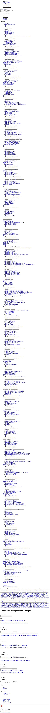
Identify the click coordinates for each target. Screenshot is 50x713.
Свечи (6, 39)
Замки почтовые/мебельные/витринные (13, 90)
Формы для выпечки (9, 460)
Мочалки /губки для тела (10, 383)
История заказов (6, 700)
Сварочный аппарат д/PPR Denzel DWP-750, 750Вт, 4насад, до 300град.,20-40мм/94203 (19, 635)
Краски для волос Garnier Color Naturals (13, 195)
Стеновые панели (9, 404)
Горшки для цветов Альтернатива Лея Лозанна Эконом (16, 254)
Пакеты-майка (8, 507)
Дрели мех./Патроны (9, 106)
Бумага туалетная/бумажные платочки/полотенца (15, 376)
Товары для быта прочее (10, 430)
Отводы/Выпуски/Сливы (10, 334)
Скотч (6, 511)
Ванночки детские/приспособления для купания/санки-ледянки (18, 247)
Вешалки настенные (9, 149)
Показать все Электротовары (9, 582)
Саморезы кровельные (10, 216)
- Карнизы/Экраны (20, 595)
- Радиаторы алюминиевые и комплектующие (21, 599)
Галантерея (5, 69)
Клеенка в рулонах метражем (11, 166)
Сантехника (5, 307)
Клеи (6, 29)
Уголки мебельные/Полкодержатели (12, 535)
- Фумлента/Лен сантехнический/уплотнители (29, 603)
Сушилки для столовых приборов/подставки (14, 457)
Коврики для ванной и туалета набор (13, 176)
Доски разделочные (9, 440)
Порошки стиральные (9, 52)
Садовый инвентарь (9, 301)
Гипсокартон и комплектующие (12, 397)
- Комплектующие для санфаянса (18, 596)
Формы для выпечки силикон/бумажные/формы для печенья (17, 461)
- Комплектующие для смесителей (33, 596)
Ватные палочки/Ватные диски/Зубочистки (14, 379)
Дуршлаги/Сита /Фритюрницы (11, 441)
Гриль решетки (8, 484)
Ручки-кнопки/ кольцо (10, 531)
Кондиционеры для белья (10, 47)
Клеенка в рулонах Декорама (11, 165)
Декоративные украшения (8, 83)
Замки (4, 85)
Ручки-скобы (8, 532)
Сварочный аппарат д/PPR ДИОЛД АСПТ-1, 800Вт (11, 672)
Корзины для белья (9, 152)
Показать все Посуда (7, 285)
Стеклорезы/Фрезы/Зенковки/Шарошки (13, 134)
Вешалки (7, 147)
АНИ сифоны (8, 314)
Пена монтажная (8, 36)
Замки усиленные (9, 92)
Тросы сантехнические (10, 351)
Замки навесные (8, 87)
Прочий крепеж (8, 213)
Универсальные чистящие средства (12, 60)
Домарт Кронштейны (9, 523)
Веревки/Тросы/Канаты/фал (11, 495)
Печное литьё (6, 243)
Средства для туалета (9, 59)
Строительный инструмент (11, 135)
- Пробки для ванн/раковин (32, 598)
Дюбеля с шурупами (9, 211)
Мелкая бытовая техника (8, 221)
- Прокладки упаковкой (5, 599)
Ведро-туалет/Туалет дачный (11, 250)
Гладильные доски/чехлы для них (12, 414)
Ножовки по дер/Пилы (10, 122)
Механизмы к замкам (9, 94)
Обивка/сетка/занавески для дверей (12, 421)
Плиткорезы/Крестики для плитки (12, 125)
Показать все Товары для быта (9, 437)
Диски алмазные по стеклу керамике (13, 103)
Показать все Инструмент (8, 145)
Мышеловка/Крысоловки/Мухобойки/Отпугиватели (16, 554)
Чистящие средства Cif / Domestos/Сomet (13, 61)
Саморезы (7, 214)
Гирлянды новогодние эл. (10, 236)
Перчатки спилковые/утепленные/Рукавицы (14, 391)
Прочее (6, 385)
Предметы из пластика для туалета (12, 272)
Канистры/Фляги (8, 259)
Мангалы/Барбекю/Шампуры (11, 485)
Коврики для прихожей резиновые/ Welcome (14, 179)
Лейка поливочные (9, 294)
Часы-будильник (8, 435)
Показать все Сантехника (8, 359)
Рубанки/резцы (8, 130)
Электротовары (6, 571)
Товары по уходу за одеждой (11, 473)
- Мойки (35, 597)
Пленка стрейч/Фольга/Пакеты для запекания (14, 509)
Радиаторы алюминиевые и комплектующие (14, 341)
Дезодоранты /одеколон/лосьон (11, 189)
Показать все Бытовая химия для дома (11, 62)
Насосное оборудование (10, 565)
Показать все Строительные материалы (11, 410)
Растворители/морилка (10, 37)
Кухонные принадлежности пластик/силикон (14, 449)
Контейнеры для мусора (10, 261)
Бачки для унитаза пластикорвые (12, 317)
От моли (7, 545)
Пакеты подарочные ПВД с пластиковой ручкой (15, 505)
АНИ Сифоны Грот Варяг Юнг (11, 315)
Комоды (7, 150)
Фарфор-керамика (9, 284)
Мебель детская (8, 420)
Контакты (5, 19)
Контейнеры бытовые (9, 416)
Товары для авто (25, 605)
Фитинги (7, 354)
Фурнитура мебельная (10, 536)
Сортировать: (3, 614)
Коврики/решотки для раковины (12, 325)
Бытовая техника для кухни (11, 225)
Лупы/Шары (8, 74)
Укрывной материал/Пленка (11, 305)
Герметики (7, 25)
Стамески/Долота (9, 133)
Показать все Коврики (7, 184)
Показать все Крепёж (7, 219)
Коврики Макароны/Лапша (11, 181)
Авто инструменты (9, 99)
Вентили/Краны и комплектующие (12, 319)
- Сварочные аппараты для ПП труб (12, 601)
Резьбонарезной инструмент (11, 129)
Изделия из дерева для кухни (11, 443)
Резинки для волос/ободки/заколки (12, 80)
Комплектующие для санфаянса (12, 327)
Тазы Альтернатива (9, 276)
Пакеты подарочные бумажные (11, 501)
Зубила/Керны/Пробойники (11, 109)
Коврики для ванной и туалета (11, 175)
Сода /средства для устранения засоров (13, 55)
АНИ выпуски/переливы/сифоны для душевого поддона (17, 310)
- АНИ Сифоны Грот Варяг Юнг (22, 593)
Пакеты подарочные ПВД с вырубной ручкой (14, 503)
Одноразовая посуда (9, 487)
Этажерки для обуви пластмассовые (12, 159)
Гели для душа (8, 187)
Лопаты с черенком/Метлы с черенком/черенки (15, 552)
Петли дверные (8, 367)
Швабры (7, 559)
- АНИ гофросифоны (43, 592)
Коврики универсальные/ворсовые (12, 183)
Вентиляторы (8, 64)
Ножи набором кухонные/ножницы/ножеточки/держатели (17, 453)
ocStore (7, 708)
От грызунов (8, 542)
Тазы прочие (8, 277)
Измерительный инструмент (11, 110)
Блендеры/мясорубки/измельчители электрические (15, 222)
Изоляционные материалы (10, 573)
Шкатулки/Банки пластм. (10, 436)
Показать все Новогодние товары (10, 242)
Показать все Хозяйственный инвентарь (11, 561)
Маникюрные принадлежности (11, 75)
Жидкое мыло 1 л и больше (11, 191)
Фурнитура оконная (9, 537)
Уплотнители (8, 409)
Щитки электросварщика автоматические (11, 562)
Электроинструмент (9, 569)
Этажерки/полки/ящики (10, 161)
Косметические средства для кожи (12, 194)
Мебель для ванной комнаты (11, 332)
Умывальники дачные (9, 432)
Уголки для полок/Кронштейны (12, 534)
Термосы (7, 429)
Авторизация (8, 4)
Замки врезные (8, 86)
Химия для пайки (9, 41)
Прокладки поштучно (9, 339)
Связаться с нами (6, 693)
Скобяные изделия (7, 361)
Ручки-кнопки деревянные (11, 529)
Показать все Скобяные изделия (9, 374)
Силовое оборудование (8, 360)
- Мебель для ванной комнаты (26, 597)
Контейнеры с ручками (10, 151)
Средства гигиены (7, 375)
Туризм (4, 482)
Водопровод (7, 320)
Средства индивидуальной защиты (10, 389)
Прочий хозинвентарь (10, 557)
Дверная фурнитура (9, 521)
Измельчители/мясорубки (10, 444)
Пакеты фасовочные (9, 506)
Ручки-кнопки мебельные (10, 530)
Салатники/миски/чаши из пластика (12, 274)
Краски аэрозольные (9, 32)
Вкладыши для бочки (9, 287)
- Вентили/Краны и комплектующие (20, 594)
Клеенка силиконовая (9, 167)
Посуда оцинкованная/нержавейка (12, 556)
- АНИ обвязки (4, 593)
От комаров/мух (8, 544)
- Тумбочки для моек (41, 602)
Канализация (8, 323)
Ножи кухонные (8, 451)
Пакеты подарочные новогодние (12, 239)
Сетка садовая (8, 303)
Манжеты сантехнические (10, 331)
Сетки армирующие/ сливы (11, 403)
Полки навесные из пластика (11, 270)
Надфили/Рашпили (9, 117)
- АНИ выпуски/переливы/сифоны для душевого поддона (16, 592)
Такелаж (7, 217)
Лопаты (7, 551)
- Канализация (12, 595)
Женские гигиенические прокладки (12, 381)
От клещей (7, 543)
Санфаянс (7, 343)
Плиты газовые (8, 230)
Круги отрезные (8, 113)
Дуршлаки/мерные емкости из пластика (13, 255)
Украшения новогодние (10, 241)
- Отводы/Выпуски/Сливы (43, 597)
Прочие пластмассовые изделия (12, 273)
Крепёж (4, 206)
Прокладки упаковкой (10, 340)
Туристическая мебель (10, 490)
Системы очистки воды (10, 422)
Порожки (7, 400)
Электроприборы (9, 579)
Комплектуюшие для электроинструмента (14, 564)
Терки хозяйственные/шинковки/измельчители (15, 459)
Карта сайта (5, 694)
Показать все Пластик (7, 280)
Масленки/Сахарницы (10, 266)
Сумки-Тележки (8, 425)
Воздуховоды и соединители (11, 65)
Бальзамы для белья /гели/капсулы (12, 46)
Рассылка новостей (7, 702)
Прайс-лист (5, 17)
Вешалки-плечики (9, 413)
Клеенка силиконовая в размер (11, 169)
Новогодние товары (7, 235)
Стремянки (7, 424)
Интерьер (5, 146)
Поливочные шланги (9, 297)
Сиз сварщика (8, 394)
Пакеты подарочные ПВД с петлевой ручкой (14, 504)
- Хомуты (41, 603)
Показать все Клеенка (7, 170)
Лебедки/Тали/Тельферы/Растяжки (12, 115)
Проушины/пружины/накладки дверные (13, 371)
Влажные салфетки (9, 380)
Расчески (7, 79)
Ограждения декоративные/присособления (14, 295)
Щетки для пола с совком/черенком (12, 477)
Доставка (5, 18)
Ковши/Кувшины (9, 260)
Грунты (6, 289)
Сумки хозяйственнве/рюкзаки (11, 514)
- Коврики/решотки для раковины (32, 595)
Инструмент (5, 96)
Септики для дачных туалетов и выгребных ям (15, 302)
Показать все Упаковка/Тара (9, 519)
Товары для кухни (6, 439)
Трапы (6, 350)
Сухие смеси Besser (9, 407)
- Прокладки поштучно (43, 598)
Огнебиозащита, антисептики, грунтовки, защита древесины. (18, 35)
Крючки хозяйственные (10, 419)
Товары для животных (10, 431)
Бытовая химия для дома (8, 45)
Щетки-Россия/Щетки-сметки (11, 480)
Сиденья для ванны (9, 345)
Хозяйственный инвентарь (8, 549)
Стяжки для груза (9, 513)
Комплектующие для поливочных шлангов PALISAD (16, 291)
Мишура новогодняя (9, 237)
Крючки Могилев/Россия (10, 527)
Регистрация (8, 3)
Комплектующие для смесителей (12, 329)
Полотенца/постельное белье (11, 384)
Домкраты (7, 105)
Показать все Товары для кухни (9, 464)
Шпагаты (7, 517)
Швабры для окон (9, 560)
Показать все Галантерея (8, 82)
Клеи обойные (8, 30)
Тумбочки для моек (9, 352)
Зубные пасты (8, 193)
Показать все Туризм (7, 493)
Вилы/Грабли (8, 550)
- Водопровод (31, 594)
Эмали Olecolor (8, 42)
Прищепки (7, 467)
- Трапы (23, 602)
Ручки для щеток (8, 470)
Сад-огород (5, 286)
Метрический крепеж (9, 212)
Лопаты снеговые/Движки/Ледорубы (13, 553)
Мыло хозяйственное (9, 49)
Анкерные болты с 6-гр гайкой (11, 207)
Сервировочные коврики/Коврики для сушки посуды (16, 472)
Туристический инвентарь (10, 492)
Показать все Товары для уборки (10, 481)
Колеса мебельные (9, 525)
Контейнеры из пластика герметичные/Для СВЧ (15, 263)
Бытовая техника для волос (11, 223)
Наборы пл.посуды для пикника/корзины (13, 486)
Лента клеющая (8, 496)
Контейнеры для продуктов (11, 262)
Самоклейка (7, 402)
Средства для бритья (9, 203)
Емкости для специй (9, 442)
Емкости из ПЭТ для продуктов (12, 257)
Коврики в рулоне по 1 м (10, 174)
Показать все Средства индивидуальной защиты (13, 395)
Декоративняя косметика (8, 84)
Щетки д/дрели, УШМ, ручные (11, 142)
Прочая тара (7, 510)
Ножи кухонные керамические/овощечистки (14, 452)
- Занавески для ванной (39, 594)
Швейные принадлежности (11, 81)
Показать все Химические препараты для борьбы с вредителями (16, 547)
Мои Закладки (6, 701)
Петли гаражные (8, 366)
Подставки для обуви (9, 156)
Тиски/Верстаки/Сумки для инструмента (13, 139)
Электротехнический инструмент (12, 143)
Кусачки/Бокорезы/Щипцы (10, 114)
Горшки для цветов (9, 252)
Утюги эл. (7, 231)
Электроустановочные (10, 580)
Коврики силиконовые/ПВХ (11, 182)
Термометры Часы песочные (11, 427)
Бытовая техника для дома (10, 224)
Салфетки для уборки (9, 471)
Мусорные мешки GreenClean (11, 497)
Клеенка (4, 163)
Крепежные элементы (10, 365)
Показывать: (3, 617)
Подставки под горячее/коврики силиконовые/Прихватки (17, 454)
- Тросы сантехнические (30, 602)
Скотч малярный (8, 512)
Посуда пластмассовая (10, 271)
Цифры (6, 539)
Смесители (7, 349)
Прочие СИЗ (8, 393)
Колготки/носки (6, 185)
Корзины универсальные (10, 154)
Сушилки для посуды (9, 456)
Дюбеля (7, 210)
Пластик (4, 244)
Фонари (7, 577)
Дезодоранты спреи (9, 190)
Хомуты (7, 356)
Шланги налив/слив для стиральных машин (14, 357)
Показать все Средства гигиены (9, 387)
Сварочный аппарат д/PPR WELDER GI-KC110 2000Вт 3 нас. (14, 647)
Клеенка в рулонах (9, 164)
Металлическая (8, 282)
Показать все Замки (7, 95)
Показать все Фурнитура (8, 540)
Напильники (8, 119)
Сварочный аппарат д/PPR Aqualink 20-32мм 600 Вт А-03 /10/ (14, 622)
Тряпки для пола (8, 475)
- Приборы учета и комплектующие (18, 598)
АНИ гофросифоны (9, 312)
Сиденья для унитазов (10, 346)
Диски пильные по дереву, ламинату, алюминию (15, 104)
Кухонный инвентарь (9, 450)
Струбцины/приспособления (11, 136)
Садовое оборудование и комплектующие (14, 300)
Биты (6, 100)
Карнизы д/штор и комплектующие (12, 415)
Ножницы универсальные (10, 76)
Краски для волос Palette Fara (11, 196)
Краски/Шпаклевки (9, 33)
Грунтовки (7, 26)
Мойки (6, 333)
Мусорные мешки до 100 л (10, 500)
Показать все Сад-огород (8, 306)
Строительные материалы (8, 396)
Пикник (7, 489)
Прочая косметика (9, 202)
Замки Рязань (8, 91)
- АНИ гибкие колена (34, 592)
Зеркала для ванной (9, 322)
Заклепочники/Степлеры (10, 107)
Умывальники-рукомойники (11, 433)
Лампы (6, 575)
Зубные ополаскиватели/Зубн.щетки (13, 192)
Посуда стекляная (9, 283)
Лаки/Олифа (8, 34)
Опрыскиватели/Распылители (11, 296)
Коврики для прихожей (10, 177)
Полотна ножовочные (10, 127)
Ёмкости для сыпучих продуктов (12, 256)
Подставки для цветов (10, 157)
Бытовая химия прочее (10, 24)
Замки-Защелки (8, 93)
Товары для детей (9, 279)
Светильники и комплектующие (12, 576)
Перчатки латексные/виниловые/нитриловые (14, 390)
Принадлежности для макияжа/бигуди (13, 77)
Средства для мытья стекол (11, 57)
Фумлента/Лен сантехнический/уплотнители (14, 355)
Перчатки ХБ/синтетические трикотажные (14, 392)
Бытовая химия (6, 23)
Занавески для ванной (10, 321)
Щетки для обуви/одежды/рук (11, 476)
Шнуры (7, 516)
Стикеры (7, 405)
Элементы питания (9, 581)
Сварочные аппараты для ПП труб (12, 344)
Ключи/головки (8, 112)
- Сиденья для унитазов (35, 601)
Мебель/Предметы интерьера (11, 155)
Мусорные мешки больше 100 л (12, 499)
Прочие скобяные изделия (10, 372)
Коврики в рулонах (9, 172)
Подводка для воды (9, 335)
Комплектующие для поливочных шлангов (14, 290)
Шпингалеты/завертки (10, 373)
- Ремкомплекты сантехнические (38, 599)
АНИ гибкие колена (9, 311)
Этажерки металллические (10, 160)
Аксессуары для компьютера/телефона (13, 572)
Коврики (5, 171)
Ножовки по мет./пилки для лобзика (12, 123)
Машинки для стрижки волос (11, 229)
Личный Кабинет (6, 699)
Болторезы (7, 101)
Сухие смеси (8, 406)
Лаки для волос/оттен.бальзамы (11, 197)
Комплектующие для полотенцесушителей (14, 326)
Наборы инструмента (9, 116)
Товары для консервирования (11, 304)
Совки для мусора (9, 275)
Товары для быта (6, 411)
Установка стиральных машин (11, 353)
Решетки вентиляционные (10, 66)
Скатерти (7, 423)
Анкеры (7, 209)
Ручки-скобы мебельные (10, 533)
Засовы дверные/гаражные (10, 364)
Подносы (7, 269)
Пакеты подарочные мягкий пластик (13, 502)
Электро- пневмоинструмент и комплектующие (13, 563)
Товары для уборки (7, 465)
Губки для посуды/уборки (10, 466)
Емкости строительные (10, 399)
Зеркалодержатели (9, 524)
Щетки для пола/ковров (10, 479)
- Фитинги (15, 603)
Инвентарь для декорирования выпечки (13, 445)
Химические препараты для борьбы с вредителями (13, 541)
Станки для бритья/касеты (10, 386)
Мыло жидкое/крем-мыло (10, 200)
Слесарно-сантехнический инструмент (13, 132)
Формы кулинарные (9, 462)
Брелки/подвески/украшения (11, 70)
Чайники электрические (10, 233)
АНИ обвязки (8, 313)
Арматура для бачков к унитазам (12, 316)
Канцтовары (8, 73)
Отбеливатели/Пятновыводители (12, 51)
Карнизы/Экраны (9, 324)
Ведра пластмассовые (9, 249)
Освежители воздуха (9, 50)
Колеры (7, 31)
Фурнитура (5, 520)
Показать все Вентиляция (8, 67)
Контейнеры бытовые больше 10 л (12, 417)
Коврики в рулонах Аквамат (11, 173)
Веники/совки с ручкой (10, 251)
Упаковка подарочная (9, 515)
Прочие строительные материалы (12, 401)
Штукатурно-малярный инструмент (12, 141)
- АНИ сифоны (11, 593)
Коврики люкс (8, 180)
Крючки (7, 526)
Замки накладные (9, 89)
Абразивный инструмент (10, 97)
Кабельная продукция (9, 574)
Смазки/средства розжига (10, 40)
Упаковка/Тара (6, 494)
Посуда (4, 281)
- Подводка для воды (5, 598)
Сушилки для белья (9, 426)
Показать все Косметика (8, 205)
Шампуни (7, 204)
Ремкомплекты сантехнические (11, 342)
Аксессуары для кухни (10, 412)
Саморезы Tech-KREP (10, 215)
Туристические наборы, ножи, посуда (13, 491)
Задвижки (7, 363)
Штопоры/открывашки (10, 463)
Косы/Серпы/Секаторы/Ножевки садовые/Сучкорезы (16, 293)
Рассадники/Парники (9, 299)
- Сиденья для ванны (25, 601)
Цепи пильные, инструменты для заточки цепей (15, 567)
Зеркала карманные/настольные (12, 71)
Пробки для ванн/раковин (10, 337)
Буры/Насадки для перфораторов (12, 102)
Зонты (6, 72)
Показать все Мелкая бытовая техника (11, 234)
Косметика (5, 186)
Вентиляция (5, 63)
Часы (6, 434)
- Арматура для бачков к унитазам (37, 593)
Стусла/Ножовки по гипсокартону (12, 137)
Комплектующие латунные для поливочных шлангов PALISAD (18, 292)
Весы (6, 227)
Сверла (6, 131)
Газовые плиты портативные (11, 483)
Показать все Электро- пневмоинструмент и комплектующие (15, 570)
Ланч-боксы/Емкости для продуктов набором (14, 265)
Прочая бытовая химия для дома (12, 53)
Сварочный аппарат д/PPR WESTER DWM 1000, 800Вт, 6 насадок (15, 660)
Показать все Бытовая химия (9, 44)
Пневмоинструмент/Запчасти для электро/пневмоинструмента (18, 566)
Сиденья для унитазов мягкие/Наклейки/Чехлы (15, 347)
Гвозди (6, 362)
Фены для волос (8, 232)
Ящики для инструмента (10, 144)
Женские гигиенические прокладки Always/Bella (15, 382)
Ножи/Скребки (8, 120)
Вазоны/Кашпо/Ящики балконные (12, 246)
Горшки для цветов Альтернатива (12, 253)
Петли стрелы (8, 370)
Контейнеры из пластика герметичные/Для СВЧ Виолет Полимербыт (19, 264)
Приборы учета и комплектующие (12, 336)
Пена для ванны (8, 201)
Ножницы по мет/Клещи (10, 121)
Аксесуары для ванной (10, 309)
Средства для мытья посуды (11, 56)
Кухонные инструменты (10, 446)
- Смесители (18, 602)
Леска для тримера (7, 220)
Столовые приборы (9, 455)
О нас (4, 15)
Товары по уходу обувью (10, 474)
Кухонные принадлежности (11, 447)
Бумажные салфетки (9, 377)
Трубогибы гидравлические (11, 140)
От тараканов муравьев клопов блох (12, 546)
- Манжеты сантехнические (13, 597)
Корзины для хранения (10, 153)
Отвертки (7, 124)
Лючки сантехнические (10, 330)
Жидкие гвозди (8, 27)
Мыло (6, 199)
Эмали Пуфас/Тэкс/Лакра (10, 43)
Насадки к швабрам (9, 555)
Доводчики (7, 522)
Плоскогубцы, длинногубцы (11, 126)
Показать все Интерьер (7, 162)
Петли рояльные (8, 369)
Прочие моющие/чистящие (11, 54)
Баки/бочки (7, 245)
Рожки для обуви (8, 469)
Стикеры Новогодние (9, 240)
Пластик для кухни (9, 267)
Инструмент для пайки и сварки (12, 111)
